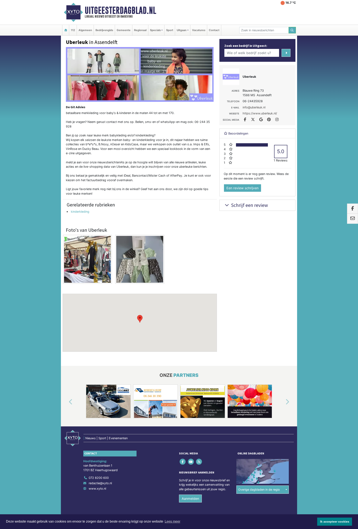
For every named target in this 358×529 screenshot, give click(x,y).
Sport (169, 30)
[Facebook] (183, 461)
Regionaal (140, 30)
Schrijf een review (249, 205)
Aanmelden (190, 498)
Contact (214, 30)
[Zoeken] (292, 30)
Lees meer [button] (172, 521)
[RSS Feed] (199, 461)
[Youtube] (191, 461)
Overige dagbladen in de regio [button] (259, 489)
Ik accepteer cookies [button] (334, 521)
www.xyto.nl (97, 488)
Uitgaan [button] (181, 30)
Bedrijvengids (104, 30)
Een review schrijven (242, 188)
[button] (140, 319)
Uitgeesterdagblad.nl (120, 10)
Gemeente (124, 30)
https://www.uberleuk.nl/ (260, 113)
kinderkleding (80, 211)
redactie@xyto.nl (100, 483)
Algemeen (85, 30)
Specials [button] (155, 30)
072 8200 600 (99, 477)
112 (73, 30)
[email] (352, 219)
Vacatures (198, 30)
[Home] (65, 30)
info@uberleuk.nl (254, 107)
